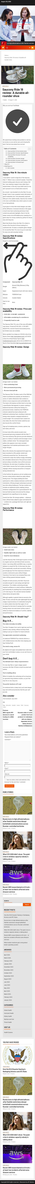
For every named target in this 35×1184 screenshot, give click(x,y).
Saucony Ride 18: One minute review (17, 151)
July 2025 (7, 982)
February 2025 (8, 997)
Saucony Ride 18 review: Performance (17, 160)
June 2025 (7, 985)
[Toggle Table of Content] (28, 148)
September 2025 (9, 976)
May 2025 (7, 988)
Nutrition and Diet (9, 1019)
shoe (4, 707)
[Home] (3, 48)
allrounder (8, 705)
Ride (22, 705)
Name (7, 763)
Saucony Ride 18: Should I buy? (16, 162)
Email (7, 768)
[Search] (30, 47)
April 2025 (7, 991)
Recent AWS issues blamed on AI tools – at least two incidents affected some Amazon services (17, 889)
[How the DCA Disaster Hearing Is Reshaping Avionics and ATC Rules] (17, 1055)
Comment (8, 739)
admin (5, 100)
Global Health (8, 1010)
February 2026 (8, 961)
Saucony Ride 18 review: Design (16, 158)
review (18, 705)
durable (14, 705)
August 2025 (7, 979)
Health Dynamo (8, 1032)
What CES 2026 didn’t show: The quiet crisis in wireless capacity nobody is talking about (16, 856)
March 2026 (7, 958)
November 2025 (8, 970)
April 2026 (7, 955)
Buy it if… (7, 164)
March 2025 (7, 994)
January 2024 (8, 1000)
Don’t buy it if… (9, 166)
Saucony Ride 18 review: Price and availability (17, 155)
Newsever (23, 1182)
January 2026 (8, 964)
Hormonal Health (9, 1013)
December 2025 (8, 967)
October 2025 (8, 973)
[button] (7, 48)
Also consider (11, 168)
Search (6, 900)
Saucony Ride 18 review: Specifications (18, 153)
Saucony (26, 705)
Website (7, 774)
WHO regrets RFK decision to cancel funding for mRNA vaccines (8, 715)
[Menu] (7, 48)
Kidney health (5, 86)
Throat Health (8, 1022)
